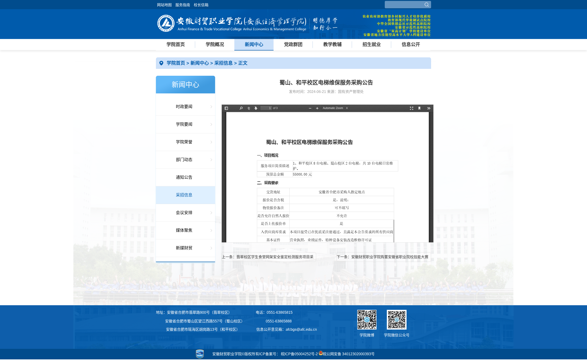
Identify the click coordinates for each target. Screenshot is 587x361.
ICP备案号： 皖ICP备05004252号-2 (288, 354)
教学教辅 (332, 44)
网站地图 (164, 5)
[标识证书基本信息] (181, 358)
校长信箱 (201, 5)
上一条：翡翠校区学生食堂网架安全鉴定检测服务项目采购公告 (267, 258)
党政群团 (293, 44)
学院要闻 (184, 124)
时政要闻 (184, 106)
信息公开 (411, 44)
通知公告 (184, 177)
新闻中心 (254, 44)
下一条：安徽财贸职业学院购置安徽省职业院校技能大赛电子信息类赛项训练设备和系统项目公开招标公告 (382, 258)
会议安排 (184, 212)
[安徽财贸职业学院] (247, 35)
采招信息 (224, 63)
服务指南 (182, 5)
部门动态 (184, 159)
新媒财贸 (184, 248)
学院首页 (175, 44)
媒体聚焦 (184, 230)
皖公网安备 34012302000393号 (349, 354)
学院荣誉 (184, 142)
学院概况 (215, 44)
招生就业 (372, 44)
